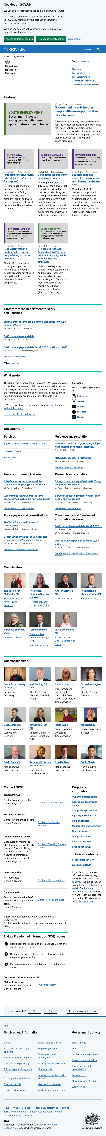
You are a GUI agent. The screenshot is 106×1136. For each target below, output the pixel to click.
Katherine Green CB (38, 726)
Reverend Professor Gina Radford (40, 764)
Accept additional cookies (19, 38)
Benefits (8, 1042)
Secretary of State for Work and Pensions (13, 602)
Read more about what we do (19, 414)
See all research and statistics (68, 508)
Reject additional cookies (51, 38)
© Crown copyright (92, 1127)
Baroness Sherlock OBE (14, 631)
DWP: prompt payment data (19, 336)
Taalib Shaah (88, 762)
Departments (79, 1042)
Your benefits (78, 73)
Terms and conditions (15, 1111)
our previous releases (28, 954)
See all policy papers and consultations (21, 549)
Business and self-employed (18, 1057)
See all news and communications (19, 508)
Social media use (84, 901)
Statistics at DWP (82, 846)
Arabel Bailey (88, 724)
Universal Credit (13, 451)
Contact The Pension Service (85, 84)
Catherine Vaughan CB (91, 686)
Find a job (76, 69)
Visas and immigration (49, 1084)
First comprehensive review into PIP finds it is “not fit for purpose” (19, 178)
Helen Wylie (61, 724)
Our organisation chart (84, 796)
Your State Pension (81, 77)
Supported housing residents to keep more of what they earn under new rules (86, 179)
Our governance (81, 836)
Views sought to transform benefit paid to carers (52, 176)
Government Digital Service (18, 1115)
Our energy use (80, 831)
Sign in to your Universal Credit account (25, 443)
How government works (84, 1080)
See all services (10, 457)
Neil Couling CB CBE (38, 686)
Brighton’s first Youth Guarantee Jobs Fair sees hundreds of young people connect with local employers (52, 255)
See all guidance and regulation (69, 467)
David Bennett (12, 762)
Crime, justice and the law (17, 1078)
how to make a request (22, 947)
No (53, 1011)
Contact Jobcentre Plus (83, 81)
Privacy (15, 1107)
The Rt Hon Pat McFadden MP (12, 592)
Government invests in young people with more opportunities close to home (76, 111)
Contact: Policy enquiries (51, 899)
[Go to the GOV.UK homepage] (14, 49)
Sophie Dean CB (13, 724)
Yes (37, 1011)
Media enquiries (80, 820)
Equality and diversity (84, 815)
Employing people (47, 1048)
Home (6, 56)
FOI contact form (47, 984)
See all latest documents (15, 356)
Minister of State (64, 598)
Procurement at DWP (83, 859)
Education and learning (50, 1042)
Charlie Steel (62, 762)
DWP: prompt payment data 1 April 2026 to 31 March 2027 (35, 347)
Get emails (13, 363)
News (75, 1048)
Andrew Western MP (64, 592)
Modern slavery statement (86, 825)
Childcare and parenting (16, 1063)
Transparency (79, 1075)
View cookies (75, 39)
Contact (64, 1107)
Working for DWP (81, 864)
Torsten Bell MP (38, 629)
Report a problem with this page (83, 1011)
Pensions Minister (38, 645)
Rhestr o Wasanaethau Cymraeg (46, 1111)
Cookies (26, 1107)
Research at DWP (81, 841)
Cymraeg (85, 61)
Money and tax (45, 1069)
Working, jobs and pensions (52, 1090)
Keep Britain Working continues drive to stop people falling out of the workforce (17, 253)
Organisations (19, 56)
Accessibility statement (45, 1107)
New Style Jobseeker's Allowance (73, 457)
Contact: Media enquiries (51, 880)
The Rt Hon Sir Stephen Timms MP (91, 592)
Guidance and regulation (85, 1054)
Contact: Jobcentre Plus (50, 802)
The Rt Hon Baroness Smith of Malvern (39, 594)
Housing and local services (52, 1063)
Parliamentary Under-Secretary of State (39, 637)
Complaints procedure (84, 810)
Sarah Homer (62, 684)
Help (6, 1107)
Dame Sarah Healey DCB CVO (14, 686)
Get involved (78, 1086)
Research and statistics (84, 1060)
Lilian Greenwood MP (64, 631)
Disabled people (12, 1084)
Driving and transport (15, 1090)
